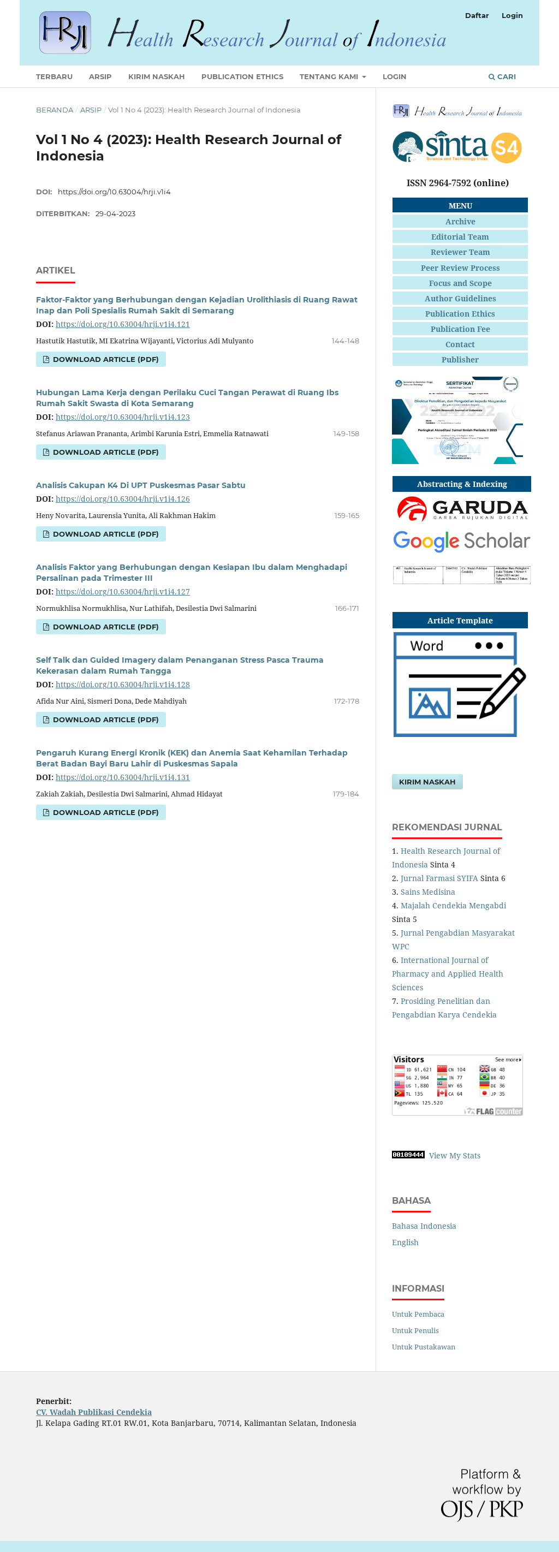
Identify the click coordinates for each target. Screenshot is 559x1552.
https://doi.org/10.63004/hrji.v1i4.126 (123, 498)
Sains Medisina (428, 892)
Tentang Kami (330, 76)
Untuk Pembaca (418, 1314)
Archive (460, 221)
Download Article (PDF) (105, 359)
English (405, 1242)
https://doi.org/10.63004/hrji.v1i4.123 (123, 417)
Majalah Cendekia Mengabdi (453, 905)
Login (395, 76)
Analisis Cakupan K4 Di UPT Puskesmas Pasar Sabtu (141, 485)
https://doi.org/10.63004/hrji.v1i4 (114, 191)
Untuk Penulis (415, 1330)
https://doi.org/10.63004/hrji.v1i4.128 (123, 684)
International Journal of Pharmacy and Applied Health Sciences (447, 973)
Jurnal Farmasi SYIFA (439, 878)
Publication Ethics (242, 76)
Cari (505, 76)
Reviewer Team (460, 252)
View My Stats (454, 1155)
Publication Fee (460, 329)
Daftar (477, 15)
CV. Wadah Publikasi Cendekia (94, 1412)
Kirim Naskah (156, 76)
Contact (460, 344)
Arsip (100, 76)
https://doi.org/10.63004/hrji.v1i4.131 (123, 777)
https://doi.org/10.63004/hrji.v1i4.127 (123, 591)
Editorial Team (460, 236)
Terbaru (54, 76)
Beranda (54, 109)
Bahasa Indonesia (424, 1226)
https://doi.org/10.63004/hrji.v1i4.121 (123, 324)
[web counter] (408, 1155)
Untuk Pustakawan (423, 1347)
